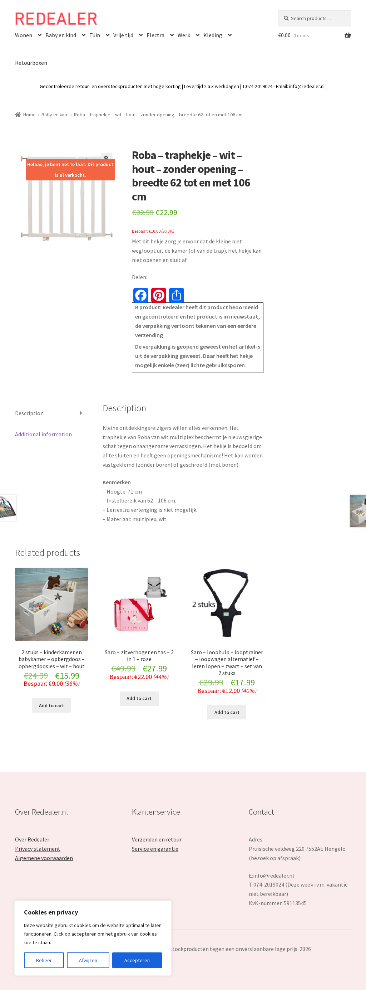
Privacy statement (37, 848)
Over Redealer (32, 839)
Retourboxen (31, 62)
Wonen (23, 35)
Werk (184, 35)
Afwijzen (88, 960)
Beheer (44, 960)
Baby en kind (60, 35)
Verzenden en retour (157, 839)
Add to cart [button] (51, 705)
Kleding (212, 35)
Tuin (94, 35)
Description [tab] (29, 413)
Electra (155, 35)
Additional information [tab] (43, 434)
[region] (93, 938)
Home (29, 114)
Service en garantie (155, 848)
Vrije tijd (123, 35)
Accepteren (137, 960)
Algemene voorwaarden (44, 858)
